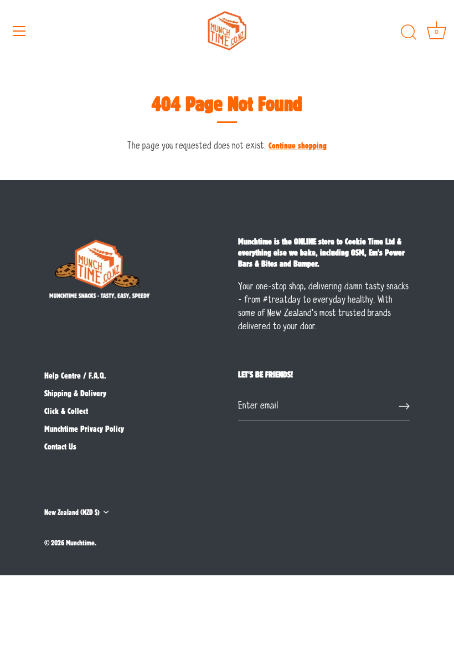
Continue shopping (298, 145)
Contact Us (60, 446)
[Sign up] (404, 406)
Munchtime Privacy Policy (84, 428)
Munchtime (80, 542)
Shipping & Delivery (75, 393)
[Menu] (19, 31)
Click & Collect (66, 410)
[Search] (408, 33)
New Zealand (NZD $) (72, 511)
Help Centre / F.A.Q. (75, 375)
